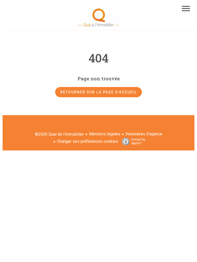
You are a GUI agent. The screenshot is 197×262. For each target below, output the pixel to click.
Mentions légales (104, 134)
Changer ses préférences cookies (87, 141)
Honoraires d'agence (143, 134)
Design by (138, 141)
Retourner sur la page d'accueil (98, 92)
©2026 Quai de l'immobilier (59, 134)
